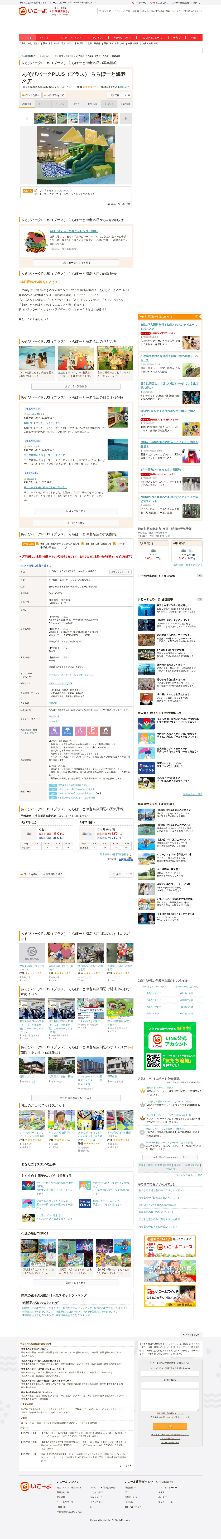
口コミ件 (124, 87)
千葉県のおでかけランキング (105, 1311)
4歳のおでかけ (154, 1000)
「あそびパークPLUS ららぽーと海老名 (76, 789)
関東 (45, 43)
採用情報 (129, 1502)
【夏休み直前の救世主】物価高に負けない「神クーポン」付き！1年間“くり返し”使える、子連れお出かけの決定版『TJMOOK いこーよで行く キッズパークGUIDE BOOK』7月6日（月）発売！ (84, 1445)
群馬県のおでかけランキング (38, 1311)
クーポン (60, 104)
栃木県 (158, 1165)
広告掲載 (61, 1497)
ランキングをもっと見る (189, 1175)
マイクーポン (141, 3)
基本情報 (27, 104)
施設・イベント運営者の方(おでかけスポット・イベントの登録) (67, 1423)
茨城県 (149, 1165)
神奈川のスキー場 (50, 1396)
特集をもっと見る (193, 794)
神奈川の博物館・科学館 (94, 1384)
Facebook (61, 1507)
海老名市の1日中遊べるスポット (156, 1212)
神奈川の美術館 (115, 1384)
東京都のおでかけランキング (38, 1315)
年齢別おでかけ (122, 37)
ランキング (99, 37)
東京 (51, 43)
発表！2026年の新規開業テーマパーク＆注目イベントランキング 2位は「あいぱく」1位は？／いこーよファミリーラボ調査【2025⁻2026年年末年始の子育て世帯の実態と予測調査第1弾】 (83, 1457)
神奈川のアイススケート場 (73, 1396)
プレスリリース (165, 1502)
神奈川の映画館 (74, 1384)
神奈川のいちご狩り (115, 1396)
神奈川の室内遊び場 (55, 1384)
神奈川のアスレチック (100, 1372)
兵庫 (122, 43)
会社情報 (162, 1497)
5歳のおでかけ (186, 1000)
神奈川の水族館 (28, 1387)
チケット (43, 104)
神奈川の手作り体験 (49, 1364)
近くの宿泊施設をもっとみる (76, 1097)
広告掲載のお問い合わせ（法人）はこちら (170, 1417)
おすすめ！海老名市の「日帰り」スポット (162, 1190)
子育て (176, 37)
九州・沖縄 (147, 43)
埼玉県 (177, 1165)
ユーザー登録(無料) (181, 3)
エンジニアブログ (133, 1507)
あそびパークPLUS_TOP (60, 683)
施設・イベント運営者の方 (69, 1487)
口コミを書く (32, 95)
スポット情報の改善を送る (34, 565)
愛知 (82, 43)
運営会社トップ (132, 1487)
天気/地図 (125, 104)
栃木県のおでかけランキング (110, 1308)
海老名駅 (53, 703)
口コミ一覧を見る (76, 510)
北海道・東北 (26, 43)
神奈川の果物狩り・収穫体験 (34, 1399)
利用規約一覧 (63, 1492)
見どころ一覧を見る (76, 386)
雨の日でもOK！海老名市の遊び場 (157, 1204)
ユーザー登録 (27, 1423)
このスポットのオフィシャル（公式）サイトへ (71, 675)
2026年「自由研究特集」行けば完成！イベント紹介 (45, 1412)
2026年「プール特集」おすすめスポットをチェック (99, 1409)
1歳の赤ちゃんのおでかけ (186, 986)
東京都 (195, 1165)
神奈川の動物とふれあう (72, 1364)
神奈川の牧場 (98, 1352)
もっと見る (124, 1466)
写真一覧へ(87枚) (120, 204)
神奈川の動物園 (45, 1352)
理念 (127, 1492)
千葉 (63, 43)
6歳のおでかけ (154, 1007)
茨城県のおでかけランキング (76, 1308)
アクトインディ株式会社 (160, 1482)
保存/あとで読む (160, 3)
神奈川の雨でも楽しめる (32, 1384)
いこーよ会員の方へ (170, 1442)
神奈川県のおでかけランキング (73, 1315)
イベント (44, 37)
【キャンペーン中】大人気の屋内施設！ (76, 793)
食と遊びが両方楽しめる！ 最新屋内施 (76, 797)
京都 (117, 43)
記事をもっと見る (76, 1282)
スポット (27, 37)
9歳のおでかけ (186, 1013)
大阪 (111, 43)
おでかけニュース (152, 37)
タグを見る (54, 721)
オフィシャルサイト (120, 572)
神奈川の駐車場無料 (78, 1372)
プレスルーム (96, 1497)
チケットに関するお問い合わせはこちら (170, 1434)
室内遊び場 (54, 716)
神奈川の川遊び (53, 1376)
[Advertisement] (76, 330)
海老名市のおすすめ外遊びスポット (158, 1226)
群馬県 (167, 1165)
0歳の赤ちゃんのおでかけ (154, 986)
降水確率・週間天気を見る (114, 854)
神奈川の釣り (83, 1352)
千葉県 (186, 1165)
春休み (145, 11)
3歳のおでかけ (186, 993)
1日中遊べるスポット (193, 11)
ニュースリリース (65, 1502)
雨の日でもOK (157, 11)
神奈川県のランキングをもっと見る (170, 1157)
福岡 (156, 43)
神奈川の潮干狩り (96, 1396)
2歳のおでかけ (154, 993)
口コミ (76, 104)
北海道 (36, 43)
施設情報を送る (55, 95)
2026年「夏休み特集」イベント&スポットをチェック (46, 1409)
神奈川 (57, 43)
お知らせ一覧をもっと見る (75, 262)
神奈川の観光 (27, 1356)
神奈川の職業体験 (112, 1364)
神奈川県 (170, 1168)
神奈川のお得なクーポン (32, 1372)
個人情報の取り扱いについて (170, 1413)
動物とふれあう (173, 11)
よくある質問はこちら (170, 1438)
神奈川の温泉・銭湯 (30, 1396)
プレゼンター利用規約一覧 (102, 1487)
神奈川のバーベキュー (64, 1352)
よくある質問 (96, 1492)
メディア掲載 (96, 1502)
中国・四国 (133, 43)
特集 (193, 37)
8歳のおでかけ (154, 1013)
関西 (106, 43)
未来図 (161, 1492)
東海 (77, 43)
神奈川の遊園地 (28, 1352)
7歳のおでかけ (186, 1007)
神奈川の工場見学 (29, 1364)
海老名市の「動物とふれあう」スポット (160, 1197)
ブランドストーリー (167, 1487)
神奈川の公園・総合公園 (32, 1376)
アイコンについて (29, 733)
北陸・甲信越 (94, 43)
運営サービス (131, 1497)
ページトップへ (192, 1335)
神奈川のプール (113, 1352)
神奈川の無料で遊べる (56, 1372)
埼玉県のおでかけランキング (71, 1311)
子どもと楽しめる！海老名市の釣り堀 (159, 1219)
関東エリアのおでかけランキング (40, 1308)
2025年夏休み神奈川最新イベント (73, 785)
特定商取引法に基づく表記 (69, 1512)
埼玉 (69, 43)
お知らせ (92, 104)
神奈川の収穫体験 (93, 1364)
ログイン (197, 3)
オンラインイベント (70, 37)
